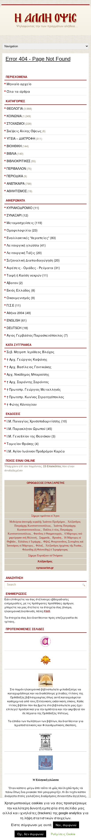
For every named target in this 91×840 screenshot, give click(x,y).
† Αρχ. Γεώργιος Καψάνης (27, 359)
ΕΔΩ (47, 611)
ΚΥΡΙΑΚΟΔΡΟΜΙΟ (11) (23, 207)
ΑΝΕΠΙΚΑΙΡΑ (16, 183)
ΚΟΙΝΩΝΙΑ (14, 116)
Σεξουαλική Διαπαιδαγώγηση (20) (33, 260)
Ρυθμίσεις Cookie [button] (63, 834)
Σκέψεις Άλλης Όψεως (24, 131)
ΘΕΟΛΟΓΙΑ (15, 108)
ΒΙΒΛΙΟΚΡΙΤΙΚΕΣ (18, 161)
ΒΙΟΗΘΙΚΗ (14, 146)
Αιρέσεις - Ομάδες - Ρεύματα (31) (33, 268)
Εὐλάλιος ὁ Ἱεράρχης (29, 541)
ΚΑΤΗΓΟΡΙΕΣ (15, 101)
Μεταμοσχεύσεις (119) (24, 222)
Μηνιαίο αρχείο (19, 84)
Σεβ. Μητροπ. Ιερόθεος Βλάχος (30, 352)
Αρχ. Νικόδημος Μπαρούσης (28, 374)
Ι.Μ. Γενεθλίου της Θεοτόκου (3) (31, 436)
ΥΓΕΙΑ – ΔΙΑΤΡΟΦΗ (21, 138)
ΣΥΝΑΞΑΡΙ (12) (17, 215)
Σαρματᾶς (44, 537)
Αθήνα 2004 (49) (19, 313)
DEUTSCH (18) (17, 328)
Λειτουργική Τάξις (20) (24, 252)
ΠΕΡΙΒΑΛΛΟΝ (16, 168)
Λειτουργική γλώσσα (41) (26, 245)
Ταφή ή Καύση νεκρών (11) (27, 275)
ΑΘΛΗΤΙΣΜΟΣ (17, 191)
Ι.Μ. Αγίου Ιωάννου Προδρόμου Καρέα (36, 451)
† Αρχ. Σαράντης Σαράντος (28, 382)
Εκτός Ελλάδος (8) (21, 290)
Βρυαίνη (57, 537)
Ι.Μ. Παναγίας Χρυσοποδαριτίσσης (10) (37, 421)
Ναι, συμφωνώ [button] (66, 825)
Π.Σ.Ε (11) (14, 305)
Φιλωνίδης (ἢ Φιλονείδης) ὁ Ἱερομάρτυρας (45, 549)
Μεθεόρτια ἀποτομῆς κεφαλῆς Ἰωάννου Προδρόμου (37, 521)
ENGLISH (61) (17, 320)
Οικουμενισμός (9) (21, 298)
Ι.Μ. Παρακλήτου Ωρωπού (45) (29, 428)
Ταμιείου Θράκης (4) (23, 443)
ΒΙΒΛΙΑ (11, 153)
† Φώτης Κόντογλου (22, 404)
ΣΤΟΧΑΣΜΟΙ (16, 123)
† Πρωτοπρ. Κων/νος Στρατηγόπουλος (35, 397)
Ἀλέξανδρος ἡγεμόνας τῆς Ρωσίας (64, 545)
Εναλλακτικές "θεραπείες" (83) (31, 237)
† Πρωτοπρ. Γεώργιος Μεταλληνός (34, 389)
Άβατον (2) (15, 283)
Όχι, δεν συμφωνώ (30, 834)
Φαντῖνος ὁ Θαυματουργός (48, 533)
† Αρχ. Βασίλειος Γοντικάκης (29, 367)
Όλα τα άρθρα (18, 91)
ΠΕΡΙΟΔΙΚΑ (15, 176)
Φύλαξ (40, 545)
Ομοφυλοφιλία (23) (22, 230)
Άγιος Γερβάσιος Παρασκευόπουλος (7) (37, 335)
